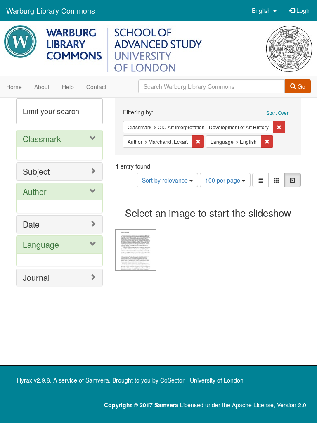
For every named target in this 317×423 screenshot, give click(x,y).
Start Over (277, 112)
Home (14, 87)
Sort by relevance (165, 180)
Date (31, 224)
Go (300, 86)
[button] (264, 10)
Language (41, 244)
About (42, 87)
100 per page (223, 180)
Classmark (42, 139)
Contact (96, 87)
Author (35, 191)
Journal (36, 277)
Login (303, 10)
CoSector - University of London (202, 380)
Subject (36, 171)
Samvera (97, 380)
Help (68, 87)
